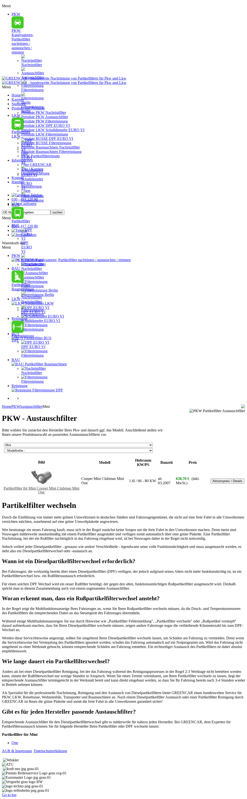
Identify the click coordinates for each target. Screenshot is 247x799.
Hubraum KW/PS (143, 462)
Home (6, 406)
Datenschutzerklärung (50, 751)
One (15, 743)
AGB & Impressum (17, 751)
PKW (15, 406)
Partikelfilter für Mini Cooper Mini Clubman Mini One (41, 490)
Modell (104, 462)
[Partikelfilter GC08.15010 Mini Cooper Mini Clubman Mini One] (41, 485)
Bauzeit (166, 462)
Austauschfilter (31, 406)
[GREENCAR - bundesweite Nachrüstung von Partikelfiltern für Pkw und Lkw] (64, 80)
